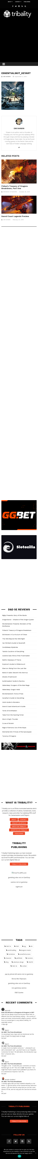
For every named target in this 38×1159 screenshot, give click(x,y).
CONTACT (23, 819)
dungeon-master (26, 950)
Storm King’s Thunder (10, 719)
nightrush (19, 887)
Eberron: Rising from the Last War (14, 668)
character (8, 958)
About (10, 1)
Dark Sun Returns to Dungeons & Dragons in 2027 (17, 1012)
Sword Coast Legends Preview (15, 216)
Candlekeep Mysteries (10, 647)
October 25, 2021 (24, 192)
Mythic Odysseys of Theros (11, 660)
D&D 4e (14, 966)
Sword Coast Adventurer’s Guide (13, 706)
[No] (36, 1153)
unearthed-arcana (25, 954)
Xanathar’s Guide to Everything (13, 698)
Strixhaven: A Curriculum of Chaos (14, 634)
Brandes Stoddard (10, 192)
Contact (17, 1)
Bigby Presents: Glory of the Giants (14, 615)
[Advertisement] (19, 39)
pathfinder (19, 958)
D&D (17, 946)
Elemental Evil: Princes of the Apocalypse (16, 732)
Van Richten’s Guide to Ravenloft (13, 643)
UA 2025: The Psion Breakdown (11, 1032)
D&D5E (30, 962)
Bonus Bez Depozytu (19, 979)
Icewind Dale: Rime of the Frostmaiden (16, 656)
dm (32, 946)
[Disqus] (19, 255)
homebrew (11, 954)
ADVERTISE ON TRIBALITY (19, 830)
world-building (12, 950)
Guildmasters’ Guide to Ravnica (13, 681)
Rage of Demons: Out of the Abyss (14, 727)
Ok (19, 1156)
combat (24, 966)
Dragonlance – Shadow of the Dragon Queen (18, 619)
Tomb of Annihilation (9, 711)
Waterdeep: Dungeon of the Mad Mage (15, 685)
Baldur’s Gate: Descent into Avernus (15, 672)
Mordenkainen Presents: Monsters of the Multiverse (16, 625)
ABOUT (14, 819)
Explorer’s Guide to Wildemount (13, 664)
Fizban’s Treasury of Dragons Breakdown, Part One (14, 187)
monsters (30, 958)
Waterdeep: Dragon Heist (11, 689)
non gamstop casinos (19, 988)
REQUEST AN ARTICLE (19, 823)
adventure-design (18, 962)
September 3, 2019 (21, 76)
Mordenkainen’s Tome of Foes (12, 694)
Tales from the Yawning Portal (13, 715)
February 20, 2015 (18, 219)
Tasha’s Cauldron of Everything (13, 651)
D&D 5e (8, 946)
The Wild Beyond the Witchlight (13, 639)
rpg (25, 946)
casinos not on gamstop (19, 882)
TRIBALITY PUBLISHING (19, 864)
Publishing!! (19, 833)
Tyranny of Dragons (9, 736)
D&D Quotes (19, 992)
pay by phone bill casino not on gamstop (19, 974)
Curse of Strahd (8, 723)
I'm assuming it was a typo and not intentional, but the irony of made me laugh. (17, 1035)
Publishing (27, 1)
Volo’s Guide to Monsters (11, 702)
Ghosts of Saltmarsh (9, 677)
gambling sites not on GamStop (19, 877)
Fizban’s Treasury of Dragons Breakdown (16, 630)
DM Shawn (7, 76)
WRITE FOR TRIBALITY (19, 826)
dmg (7, 962)
